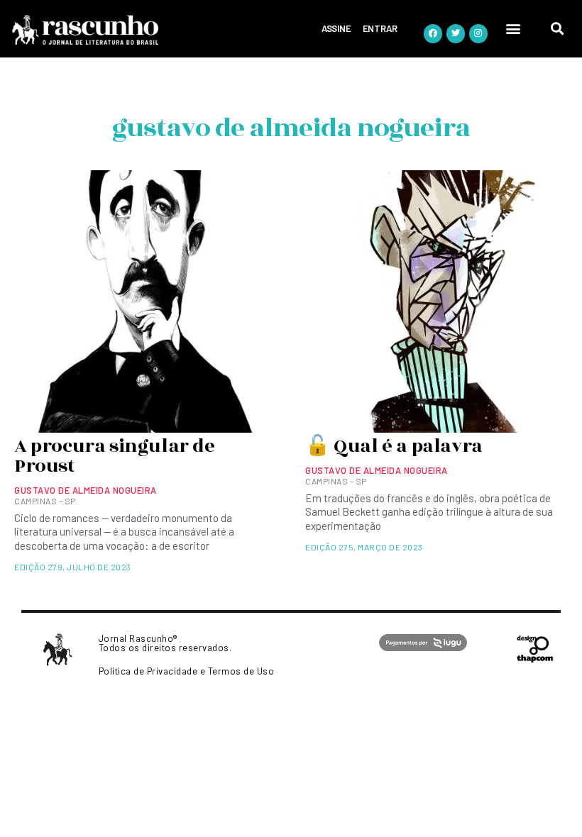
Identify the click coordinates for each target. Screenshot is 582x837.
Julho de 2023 (99, 567)
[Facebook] (433, 33)
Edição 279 (38, 567)
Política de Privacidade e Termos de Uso (187, 671)
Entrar (380, 28)
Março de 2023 (390, 547)
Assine (336, 28)
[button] (514, 28)
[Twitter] (455, 33)
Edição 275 (329, 547)
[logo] (127, 30)
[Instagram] (478, 33)
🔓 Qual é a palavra (394, 446)
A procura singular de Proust (114, 456)
